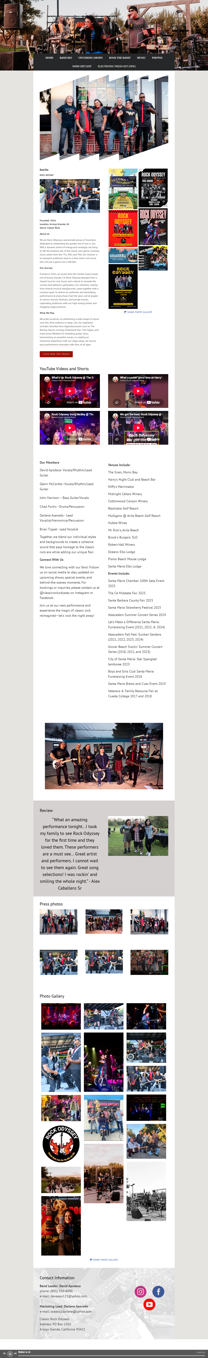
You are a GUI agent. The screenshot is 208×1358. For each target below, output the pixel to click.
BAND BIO (66, 57)
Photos (157, 57)
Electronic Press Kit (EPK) (117, 66)
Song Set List (81, 66)
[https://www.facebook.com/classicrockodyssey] (158, 1292)
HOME (49, 57)
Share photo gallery (139, 312)
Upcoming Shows (90, 57)
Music (141, 57)
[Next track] (15, 1353)
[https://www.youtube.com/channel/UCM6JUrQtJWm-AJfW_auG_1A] (149, 1305)
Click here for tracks (56, 354)
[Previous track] (4, 1353)
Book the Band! (120, 57)
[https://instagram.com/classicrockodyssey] (140, 1292)
